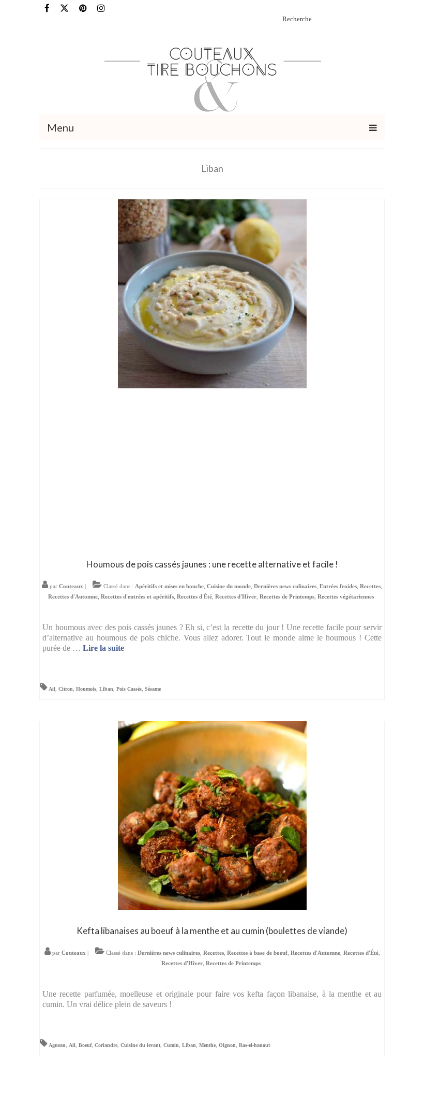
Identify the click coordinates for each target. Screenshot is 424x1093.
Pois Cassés (129, 689)
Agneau (57, 1045)
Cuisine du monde (229, 586)
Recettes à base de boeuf (257, 953)
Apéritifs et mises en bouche (169, 586)
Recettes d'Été (194, 596)
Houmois (86, 689)
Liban (106, 689)
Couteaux (71, 586)
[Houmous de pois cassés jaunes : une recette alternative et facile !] (212, 292)
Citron (65, 689)
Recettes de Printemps (287, 596)
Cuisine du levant (140, 1045)
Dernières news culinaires (285, 586)
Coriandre (106, 1045)
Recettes (370, 586)
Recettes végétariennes (345, 596)
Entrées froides (338, 586)
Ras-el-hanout (254, 1045)
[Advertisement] (212, 471)
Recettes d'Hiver (235, 596)
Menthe (207, 1045)
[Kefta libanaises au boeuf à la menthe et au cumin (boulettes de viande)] (212, 814)
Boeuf (85, 1045)
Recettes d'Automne (73, 596)
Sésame (153, 689)
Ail (52, 689)
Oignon (227, 1045)
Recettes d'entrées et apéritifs (137, 596)
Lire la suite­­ (103, 648)
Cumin (171, 1045)
